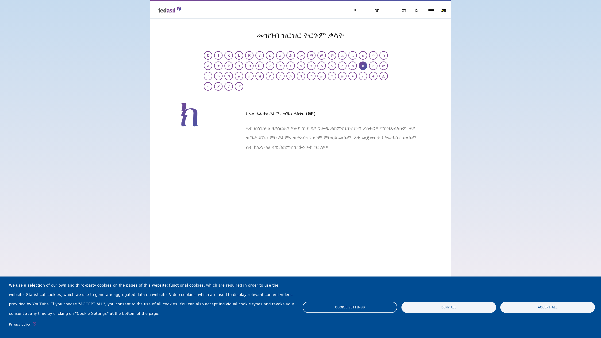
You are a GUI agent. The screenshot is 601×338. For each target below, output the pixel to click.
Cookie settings (350, 307)
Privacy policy (20, 324)
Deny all (448, 307)
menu (431, 10)
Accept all (548, 307)
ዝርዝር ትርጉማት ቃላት (402, 11)
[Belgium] (443, 9)
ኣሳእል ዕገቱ (375, 11)
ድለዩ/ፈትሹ (415, 11)
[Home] (169, 10)
